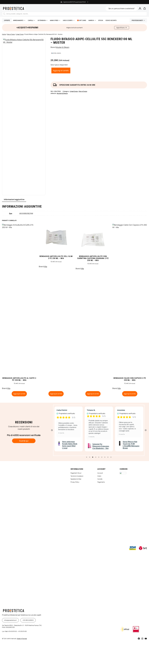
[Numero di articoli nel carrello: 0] (144, 8)
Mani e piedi (54, 20)
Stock (100, 20)
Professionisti (137, 20)
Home (4, 34)
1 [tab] (87, 457)
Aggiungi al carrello (61, 70)
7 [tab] (105, 457)
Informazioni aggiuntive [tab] (14, 199)
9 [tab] (111, 457)
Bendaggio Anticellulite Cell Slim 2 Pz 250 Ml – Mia (56, 257)
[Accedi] (140, 8)
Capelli (30, 20)
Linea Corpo (20, 34)
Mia (8, 388)
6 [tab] (102, 457)
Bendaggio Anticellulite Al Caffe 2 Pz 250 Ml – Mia (19, 379)
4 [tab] (96, 457)
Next (146, 430)
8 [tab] (108, 457)
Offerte (7, 20)
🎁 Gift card (81, 20)
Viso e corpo (68, 20)
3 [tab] (93, 457)
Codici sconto (111, 20)
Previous (52, 430)
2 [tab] (90, 457)
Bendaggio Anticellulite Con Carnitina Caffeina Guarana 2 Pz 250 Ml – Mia (93, 258)
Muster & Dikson (62, 47)
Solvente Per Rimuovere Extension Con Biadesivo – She (89, 446)
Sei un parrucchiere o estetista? (121, 8)
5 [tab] (99, 457)
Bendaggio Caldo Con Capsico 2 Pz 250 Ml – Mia (130, 379)
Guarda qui (23, 441)
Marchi (91, 20)
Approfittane (120, 28)
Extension (42, 20)
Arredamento (18, 20)
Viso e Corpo (11, 34)
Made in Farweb (22, 638)
